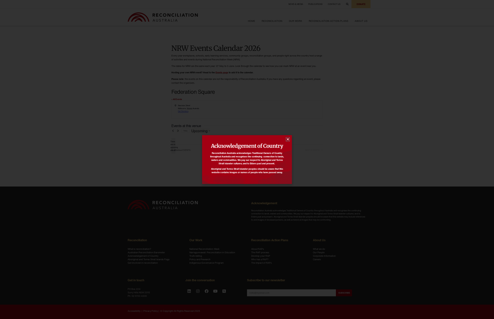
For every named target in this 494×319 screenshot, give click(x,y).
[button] (287, 139)
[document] (247, 159)
